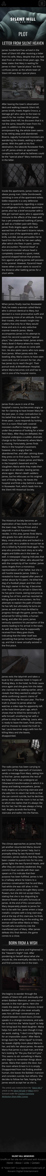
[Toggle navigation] (42, 3)
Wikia (30, 1090)
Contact (35, 1162)
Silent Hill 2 (37, 1087)
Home (10, 1162)
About (18, 1162)
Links (26, 1162)
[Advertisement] (23, 1123)
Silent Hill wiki (19, 1090)
